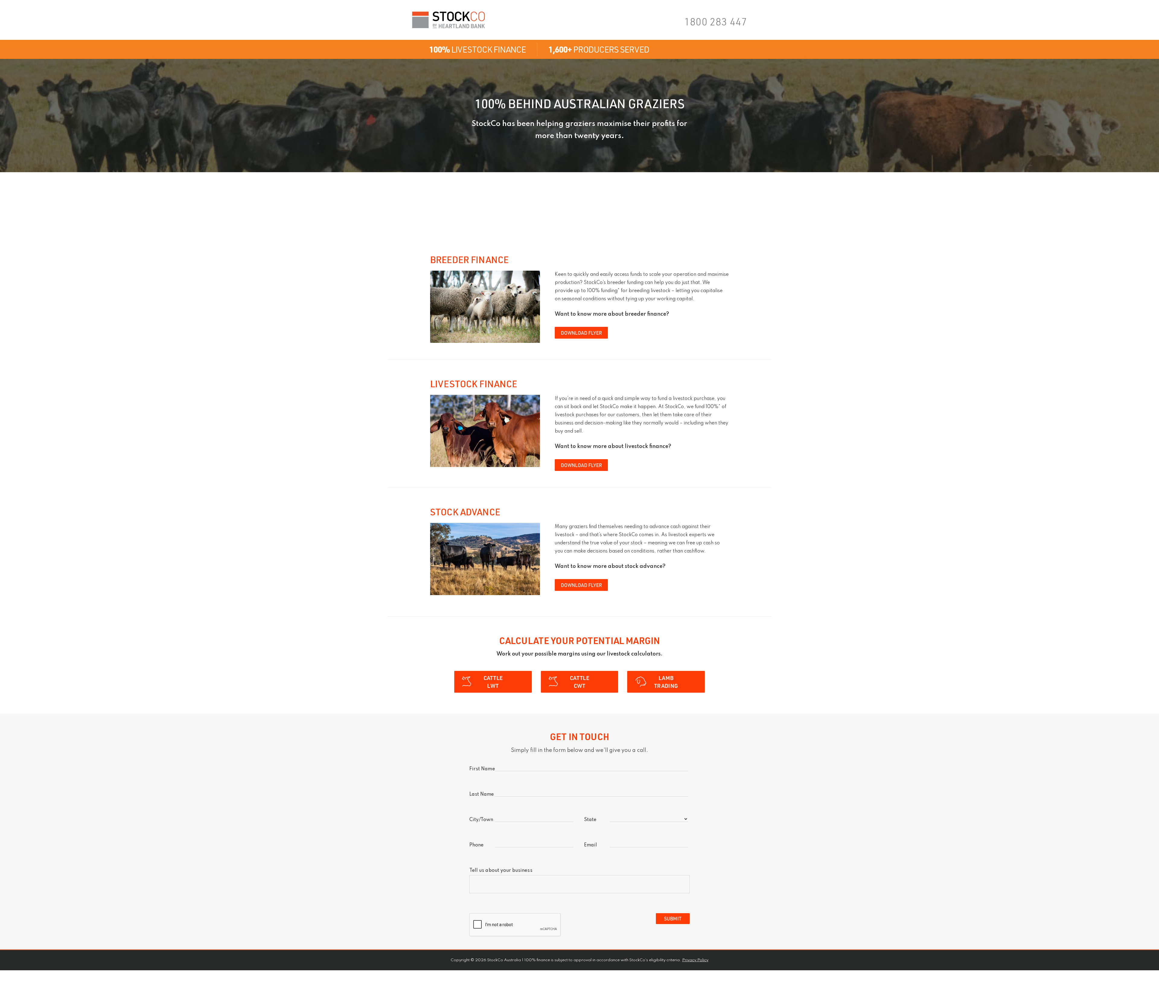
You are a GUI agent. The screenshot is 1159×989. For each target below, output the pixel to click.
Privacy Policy (695, 960)
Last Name (481, 794)
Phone (476, 845)
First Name (482, 769)
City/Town (481, 820)
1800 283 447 (715, 21)
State (590, 820)
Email (590, 845)
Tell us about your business (500, 870)
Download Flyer (581, 333)
